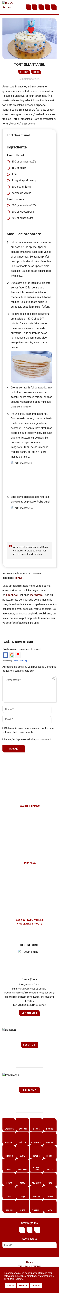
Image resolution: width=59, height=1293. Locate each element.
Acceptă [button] (10, 1285)
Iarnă (23, 1156)
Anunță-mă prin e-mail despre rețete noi (28, 739)
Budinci (50, 1129)
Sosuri (9, 1210)
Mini (9, 1170)
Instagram (41, 7)
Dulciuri (50, 1142)
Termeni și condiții (29, 1266)
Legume (50, 1156)
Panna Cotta (36, 1169)
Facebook (34, 7)
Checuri (9, 1142)
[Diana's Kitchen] (8, 7)
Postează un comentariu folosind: (21, 649)
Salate (50, 1197)
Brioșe (36, 1129)
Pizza (23, 1183)
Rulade (36, 1197)
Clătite (22, 1142)
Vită (50, 1210)
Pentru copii (30, 1090)
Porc (50, 1183)
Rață (22, 1197)
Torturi (36, 72)
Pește (9, 1183)
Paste (50, 1170)
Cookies (36, 1285)
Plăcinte (36, 1183)
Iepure (36, 1156)
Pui (9, 1197)
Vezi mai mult (29, 1013)
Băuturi (23, 1129)
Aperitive (9, 1129)
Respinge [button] (23, 1285)
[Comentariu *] (29, 689)
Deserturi (24, 72)
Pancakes (22, 1170)
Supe (22, 1210)
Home (29, 1262)
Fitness (9, 1156)
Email (47, 7)
